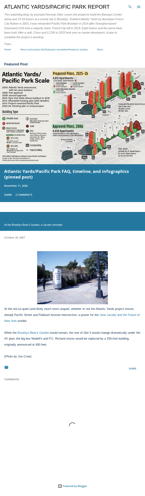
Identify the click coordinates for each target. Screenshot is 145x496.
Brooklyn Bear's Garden (33, 332)
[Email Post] (6, 368)
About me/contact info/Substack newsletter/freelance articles (54, 49)
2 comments (23, 194)
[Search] (130, 6)
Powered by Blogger (74, 486)
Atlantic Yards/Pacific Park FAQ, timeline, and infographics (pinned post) (66, 174)
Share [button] (8, 194)
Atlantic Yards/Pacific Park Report (57, 7)
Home (7, 49)
